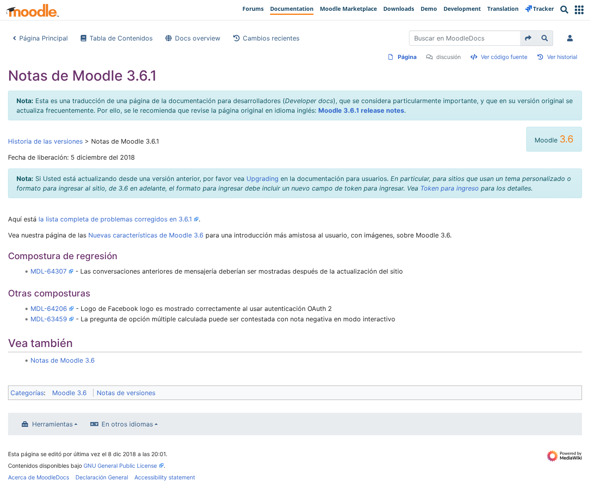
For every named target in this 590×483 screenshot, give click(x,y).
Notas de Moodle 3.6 (63, 360)
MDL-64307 (49, 271)
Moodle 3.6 (69, 393)
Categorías (27, 393)
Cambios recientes (271, 38)
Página (407, 56)
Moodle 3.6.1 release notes (361, 110)
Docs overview (197, 38)
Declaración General (101, 477)
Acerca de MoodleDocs (38, 477)
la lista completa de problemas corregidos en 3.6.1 (115, 219)
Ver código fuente (504, 56)
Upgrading (262, 179)
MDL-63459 (49, 319)
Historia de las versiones (45, 141)
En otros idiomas (127, 424)
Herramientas (52, 424)
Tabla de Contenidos (121, 38)
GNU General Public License (120, 465)
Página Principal (43, 38)
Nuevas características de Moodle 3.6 (145, 235)
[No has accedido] (571, 38)
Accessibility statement (164, 477)
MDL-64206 (49, 308)
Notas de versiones (126, 393)
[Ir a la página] (528, 38)
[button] (579, 10)
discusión (448, 56)
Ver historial (562, 56)
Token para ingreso (449, 188)
